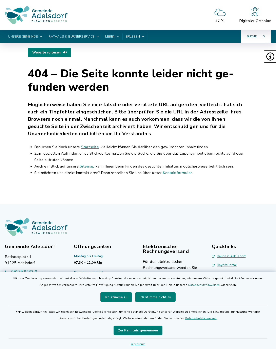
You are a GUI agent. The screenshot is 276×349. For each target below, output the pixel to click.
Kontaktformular (177, 172)
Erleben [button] (133, 36)
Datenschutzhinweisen (204, 285)
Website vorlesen (46, 52)
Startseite (90, 147)
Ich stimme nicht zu (155, 297)
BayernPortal (227, 265)
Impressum (138, 344)
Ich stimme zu (116, 297)
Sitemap (87, 166)
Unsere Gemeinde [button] (23, 36)
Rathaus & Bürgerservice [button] (71, 36)
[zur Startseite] (36, 15)
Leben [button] (110, 36)
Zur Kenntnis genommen (138, 330)
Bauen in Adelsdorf (231, 256)
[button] (270, 56)
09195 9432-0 (24, 271)
